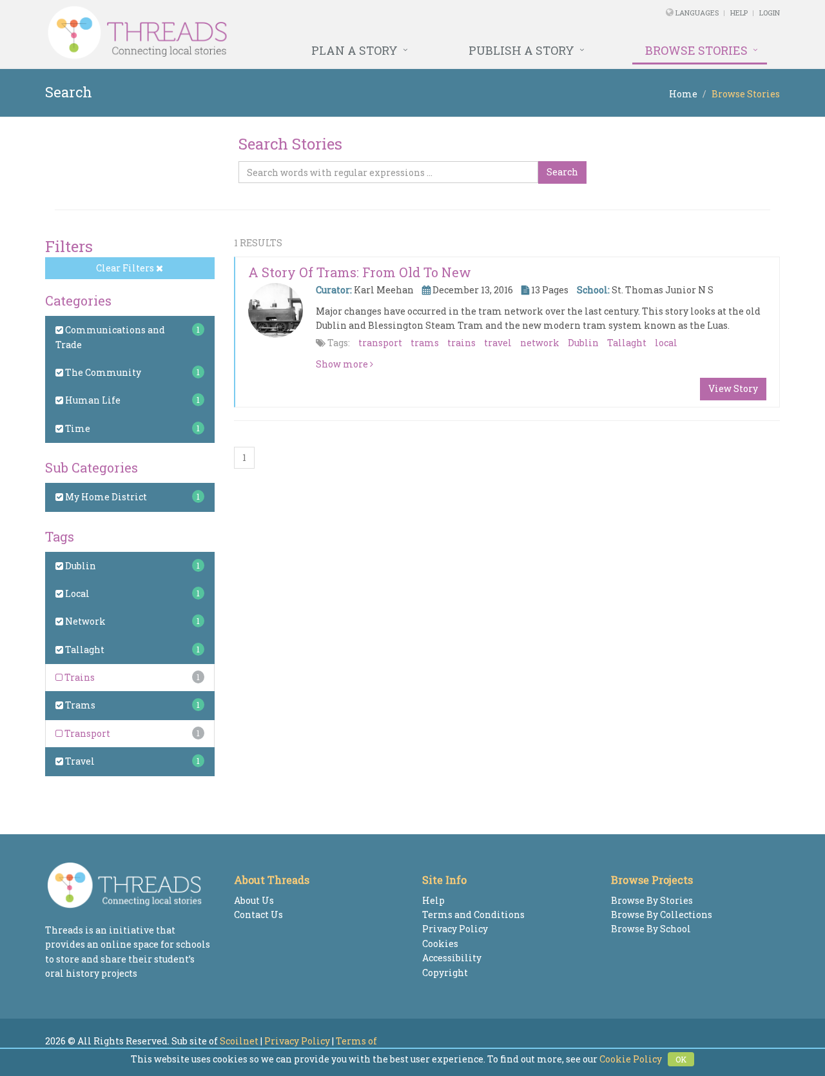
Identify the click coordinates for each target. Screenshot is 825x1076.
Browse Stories (696, 50)
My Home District (105, 497)
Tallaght (83, 649)
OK (680, 1059)
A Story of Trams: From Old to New (359, 272)
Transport (86, 733)
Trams (79, 705)
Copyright (445, 972)
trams (425, 343)
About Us (254, 900)
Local (76, 593)
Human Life (92, 400)
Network (84, 621)
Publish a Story (521, 50)
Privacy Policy (455, 929)
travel (498, 343)
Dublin (79, 566)
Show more (343, 364)
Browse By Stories (652, 900)
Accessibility (451, 958)
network (539, 343)
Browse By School (651, 929)
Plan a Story (354, 50)
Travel (79, 761)
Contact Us (258, 914)
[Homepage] (272, 33)
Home (683, 94)
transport (380, 343)
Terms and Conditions (473, 914)
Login (769, 12)
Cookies (440, 943)
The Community (102, 372)
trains (461, 343)
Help (739, 12)
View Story (733, 388)
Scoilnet (239, 1041)
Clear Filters (126, 268)
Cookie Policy (630, 1059)
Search (562, 172)
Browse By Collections (661, 914)
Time (76, 428)
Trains (79, 677)
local (666, 343)
